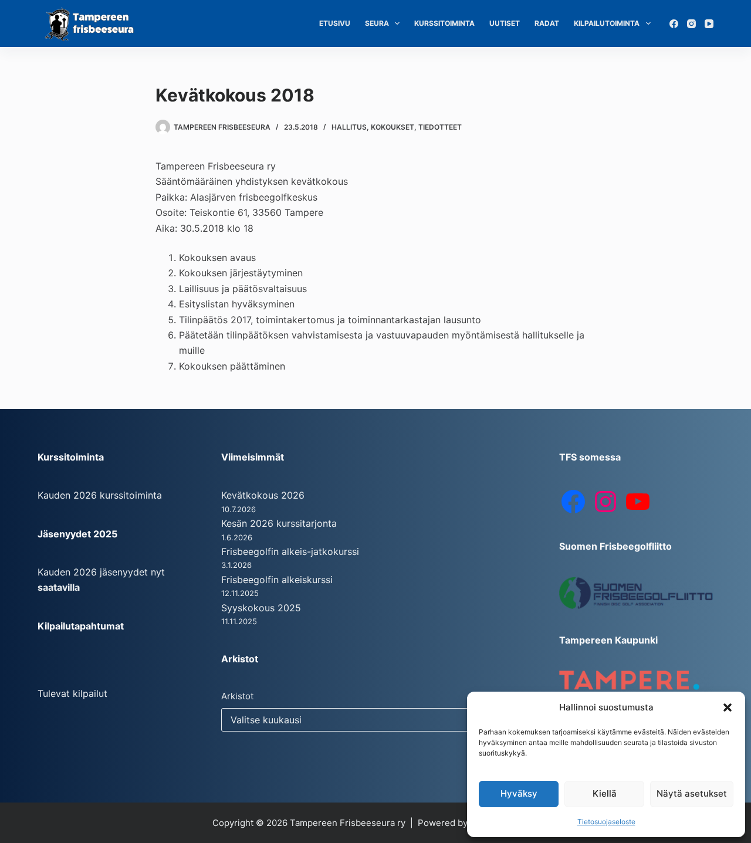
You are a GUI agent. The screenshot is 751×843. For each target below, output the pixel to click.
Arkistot (237, 696)
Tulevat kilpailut (72, 693)
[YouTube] (709, 23)
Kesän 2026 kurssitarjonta (279, 523)
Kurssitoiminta (444, 23)
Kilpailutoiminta (607, 23)
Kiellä (605, 793)
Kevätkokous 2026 (263, 495)
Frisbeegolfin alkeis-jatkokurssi (290, 551)
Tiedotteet (440, 127)
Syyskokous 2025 (261, 608)
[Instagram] (691, 23)
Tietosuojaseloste (606, 821)
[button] (727, 707)
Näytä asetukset (692, 793)
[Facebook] (673, 23)
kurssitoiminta (131, 495)
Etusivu (334, 23)
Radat (547, 23)
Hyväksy (518, 793)
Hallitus (349, 127)
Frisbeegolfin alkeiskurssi (277, 579)
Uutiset (504, 23)
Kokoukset (392, 127)
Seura (377, 23)
